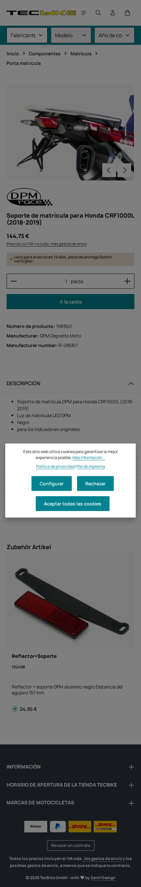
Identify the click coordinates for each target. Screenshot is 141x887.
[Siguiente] (124, 170)
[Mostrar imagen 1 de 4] (125, 129)
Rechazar (95, 483)
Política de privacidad (55, 466)
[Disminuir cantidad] (14, 281)
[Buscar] (98, 12)
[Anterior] (109, 170)
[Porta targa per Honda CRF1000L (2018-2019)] (70, 132)
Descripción (23, 383)
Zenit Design (103, 877)
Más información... (88, 457)
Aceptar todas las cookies (72, 503)
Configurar (52, 483)
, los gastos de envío (102, 858)
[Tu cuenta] (112, 12)
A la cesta (71, 301)
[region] (70, 132)
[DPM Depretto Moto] (29, 197)
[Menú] (84, 12)
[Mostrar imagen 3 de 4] (125, 150)
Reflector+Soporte (34, 656)
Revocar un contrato (70, 845)
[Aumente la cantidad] (127, 281)
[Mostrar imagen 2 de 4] (125, 142)
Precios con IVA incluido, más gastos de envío (47, 244)
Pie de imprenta (91, 466)
